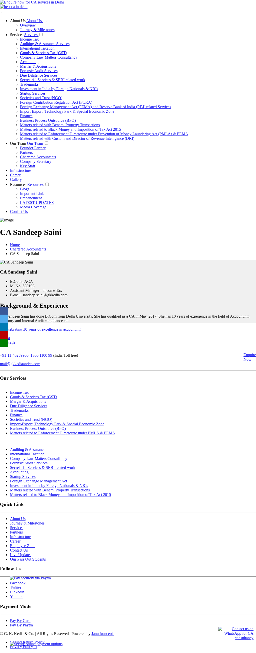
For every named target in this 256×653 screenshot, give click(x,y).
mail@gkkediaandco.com (20, 364)
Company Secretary (35, 161)
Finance (26, 116)
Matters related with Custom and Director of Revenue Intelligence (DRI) (77, 138)
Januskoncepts (103, 633)
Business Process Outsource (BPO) (48, 120)
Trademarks (29, 84)
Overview (28, 25)
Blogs (24, 189)
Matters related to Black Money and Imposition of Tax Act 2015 (70, 129)
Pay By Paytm (21, 625)
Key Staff (27, 166)
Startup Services (33, 93)
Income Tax (29, 39)
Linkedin (17, 592)
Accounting (29, 62)
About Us (18, 21)
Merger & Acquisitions (38, 66)
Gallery (16, 179)
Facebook (18, 583)
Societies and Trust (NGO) (41, 98)
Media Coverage (33, 207)
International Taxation (37, 48)
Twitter (15, 587)
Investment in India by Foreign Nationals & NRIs (59, 89)
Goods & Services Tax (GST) (43, 53)
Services (17, 35)
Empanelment (31, 198)
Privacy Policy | (23, 646)
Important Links (32, 193)
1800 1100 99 (41, 355)
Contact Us (19, 211)
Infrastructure (20, 170)
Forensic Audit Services (39, 71)
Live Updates (20, 555)
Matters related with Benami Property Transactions (60, 125)
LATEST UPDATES (37, 202)
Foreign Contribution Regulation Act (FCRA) (56, 102)
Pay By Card (20, 620)
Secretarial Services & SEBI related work (52, 80)
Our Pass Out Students (28, 559)
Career (15, 175)
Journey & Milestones (37, 30)
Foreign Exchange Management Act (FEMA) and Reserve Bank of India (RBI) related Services (95, 107)
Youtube (16, 596)
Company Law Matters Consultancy (48, 57)
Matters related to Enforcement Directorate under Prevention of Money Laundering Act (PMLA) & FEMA (104, 134)
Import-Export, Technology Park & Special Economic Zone (67, 111)
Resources (18, 184)
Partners (26, 152)
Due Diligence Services (38, 75)
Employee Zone (22, 546)
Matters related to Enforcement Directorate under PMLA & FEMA (62, 433)
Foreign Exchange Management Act (38, 481)
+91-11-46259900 (14, 355)
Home (15, 244)
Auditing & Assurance (27, 449)
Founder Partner (33, 148)
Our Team (18, 143)
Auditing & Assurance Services (45, 44)
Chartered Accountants (38, 157)
